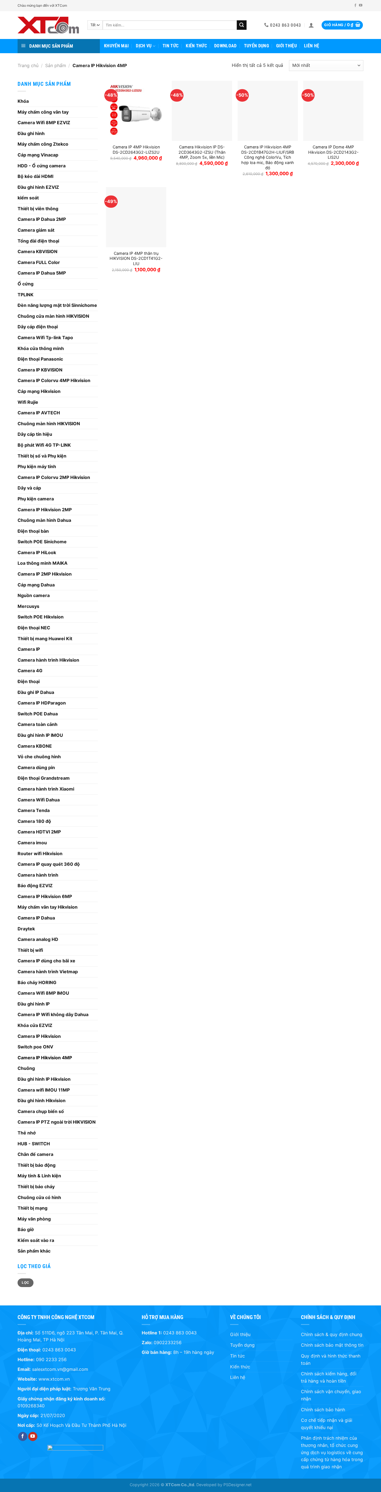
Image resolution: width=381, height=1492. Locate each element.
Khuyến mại (116, 45)
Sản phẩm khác (34, 1251)
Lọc (25, 1282)
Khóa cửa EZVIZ (35, 1025)
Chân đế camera (35, 1154)
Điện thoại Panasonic (40, 359)
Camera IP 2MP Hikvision (45, 574)
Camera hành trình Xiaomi (46, 789)
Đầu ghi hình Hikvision (42, 1100)
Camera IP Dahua (36, 918)
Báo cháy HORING (37, 982)
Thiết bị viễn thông (38, 208)
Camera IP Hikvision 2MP (45, 509)
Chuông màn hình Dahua (44, 520)
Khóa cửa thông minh (41, 348)
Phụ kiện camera (36, 499)
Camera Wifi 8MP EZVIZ (44, 122)
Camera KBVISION (37, 251)
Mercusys (28, 606)
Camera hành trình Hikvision (48, 660)
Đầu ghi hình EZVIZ (38, 187)
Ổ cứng (25, 284)
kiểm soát (28, 197)
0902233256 (168, 1342)
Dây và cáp (29, 488)
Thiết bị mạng (32, 1208)
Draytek (26, 928)
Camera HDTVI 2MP (39, 832)
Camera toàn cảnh (37, 724)
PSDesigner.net (237, 1484)
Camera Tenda (34, 810)
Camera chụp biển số (41, 1111)
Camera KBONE (35, 746)
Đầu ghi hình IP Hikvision (44, 1079)
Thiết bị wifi (30, 950)
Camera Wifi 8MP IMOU (43, 993)
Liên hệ (311, 45)
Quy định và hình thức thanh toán (330, 1359)
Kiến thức (196, 45)
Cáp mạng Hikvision (39, 391)
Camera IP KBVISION (40, 370)
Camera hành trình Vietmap (48, 971)
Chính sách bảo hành (323, 1409)
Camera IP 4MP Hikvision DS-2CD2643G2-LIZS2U (136, 150)
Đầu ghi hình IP (34, 1004)
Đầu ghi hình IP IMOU (40, 735)
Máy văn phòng (34, 1219)
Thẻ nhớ (27, 1133)
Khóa (23, 101)
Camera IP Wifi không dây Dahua (53, 1014)
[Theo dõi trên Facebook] (355, 6)
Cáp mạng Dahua (36, 585)
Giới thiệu (286, 45)
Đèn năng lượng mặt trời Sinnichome (57, 305)
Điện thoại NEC (34, 627)
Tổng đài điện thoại (38, 241)
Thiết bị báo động (37, 1165)
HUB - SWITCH (34, 1143)
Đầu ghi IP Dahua (36, 692)
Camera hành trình (38, 875)
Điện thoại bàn (33, 531)
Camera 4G (30, 670)
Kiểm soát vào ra (36, 1240)
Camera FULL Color (39, 262)
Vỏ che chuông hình (39, 756)
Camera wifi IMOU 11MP (44, 1090)
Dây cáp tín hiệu (35, 434)
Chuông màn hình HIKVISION (49, 423)
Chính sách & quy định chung (331, 1334)
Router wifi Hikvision (40, 853)
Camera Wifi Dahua (39, 800)
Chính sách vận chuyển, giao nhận (331, 1395)
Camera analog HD (38, 939)
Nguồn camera (34, 595)
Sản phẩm (55, 65)
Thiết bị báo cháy (36, 1186)
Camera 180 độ (34, 821)
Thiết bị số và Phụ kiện (42, 456)
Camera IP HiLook (37, 552)
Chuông (26, 1068)
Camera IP (29, 649)
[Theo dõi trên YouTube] (360, 6)
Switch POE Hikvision (41, 617)
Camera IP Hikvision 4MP (45, 1057)
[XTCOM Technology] (48, 25)
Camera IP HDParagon (42, 703)
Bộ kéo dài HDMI (35, 176)
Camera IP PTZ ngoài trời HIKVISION (57, 1122)
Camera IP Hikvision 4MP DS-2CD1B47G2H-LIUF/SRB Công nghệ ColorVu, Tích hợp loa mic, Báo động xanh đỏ (267, 157)
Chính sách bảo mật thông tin (332, 1345)
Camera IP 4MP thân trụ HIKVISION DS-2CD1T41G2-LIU (136, 258)
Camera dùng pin (36, 767)
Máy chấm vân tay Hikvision (48, 907)
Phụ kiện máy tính (37, 466)
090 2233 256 (51, 1359)
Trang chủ (28, 65)
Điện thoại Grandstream (44, 778)
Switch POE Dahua (38, 713)
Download (225, 45)
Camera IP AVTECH (39, 412)
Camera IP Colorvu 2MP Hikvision (54, 477)
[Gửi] (241, 25)
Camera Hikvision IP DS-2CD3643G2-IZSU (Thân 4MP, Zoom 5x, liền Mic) (202, 152)
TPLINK (25, 294)
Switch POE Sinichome (42, 541)
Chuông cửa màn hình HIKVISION (53, 316)
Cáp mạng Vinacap (38, 155)
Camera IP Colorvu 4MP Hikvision (54, 380)
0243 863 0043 (59, 1349)
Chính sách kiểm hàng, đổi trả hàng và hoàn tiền (328, 1377)
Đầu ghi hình (31, 133)
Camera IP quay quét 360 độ (49, 864)
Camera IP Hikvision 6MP (45, 896)
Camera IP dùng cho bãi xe (46, 960)
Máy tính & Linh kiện (39, 1175)
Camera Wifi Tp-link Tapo (45, 337)
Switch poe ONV (35, 1047)
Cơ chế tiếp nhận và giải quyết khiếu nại (326, 1423)
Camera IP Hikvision (39, 1036)
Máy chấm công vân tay (43, 112)
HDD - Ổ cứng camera (42, 165)
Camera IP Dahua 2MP (42, 219)
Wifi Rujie (28, 402)
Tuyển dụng (256, 45)
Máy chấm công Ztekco (43, 144)
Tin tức (171, 45)
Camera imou (32, 842)
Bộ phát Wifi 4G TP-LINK (44, 445)
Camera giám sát (36, 230)
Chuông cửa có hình (39, 1197)
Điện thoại (29, 681)
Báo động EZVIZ (35, 885)
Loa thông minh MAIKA (42, 563)
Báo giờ (26, 1229)
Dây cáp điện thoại (38, 326)
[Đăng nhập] (311, 25)
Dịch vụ (143, 45)
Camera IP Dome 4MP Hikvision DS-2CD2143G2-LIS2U (333, 152)
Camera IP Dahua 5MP (42, 273)
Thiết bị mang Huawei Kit (45, 638)
